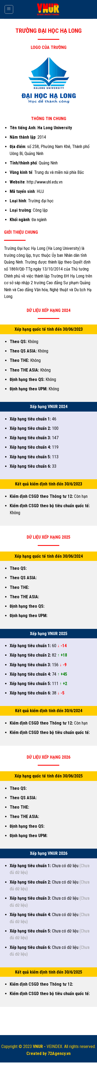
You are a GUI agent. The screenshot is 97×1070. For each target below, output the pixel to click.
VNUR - (40, 1046)
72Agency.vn (59, 1053)
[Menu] (9, 9)
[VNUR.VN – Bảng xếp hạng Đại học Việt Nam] (48, 9)
